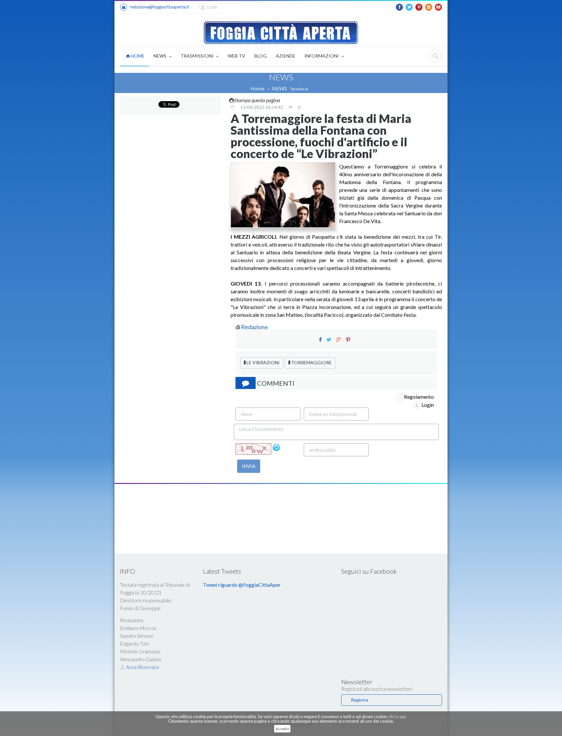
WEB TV (236, 56)
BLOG (260, 56)
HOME (137, 56)
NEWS (160, 56)
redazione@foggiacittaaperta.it (159, 6)
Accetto (282, 728)
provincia (300, 88)
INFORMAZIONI (322, 56)
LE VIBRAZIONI (263, 362)
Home (257, 88)
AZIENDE (285, 56)
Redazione (255, 326)
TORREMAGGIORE (311, 362)
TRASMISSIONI (198, 56)
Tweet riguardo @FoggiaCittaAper (242, 585)
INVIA (248, 466)
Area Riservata (142, 667)
